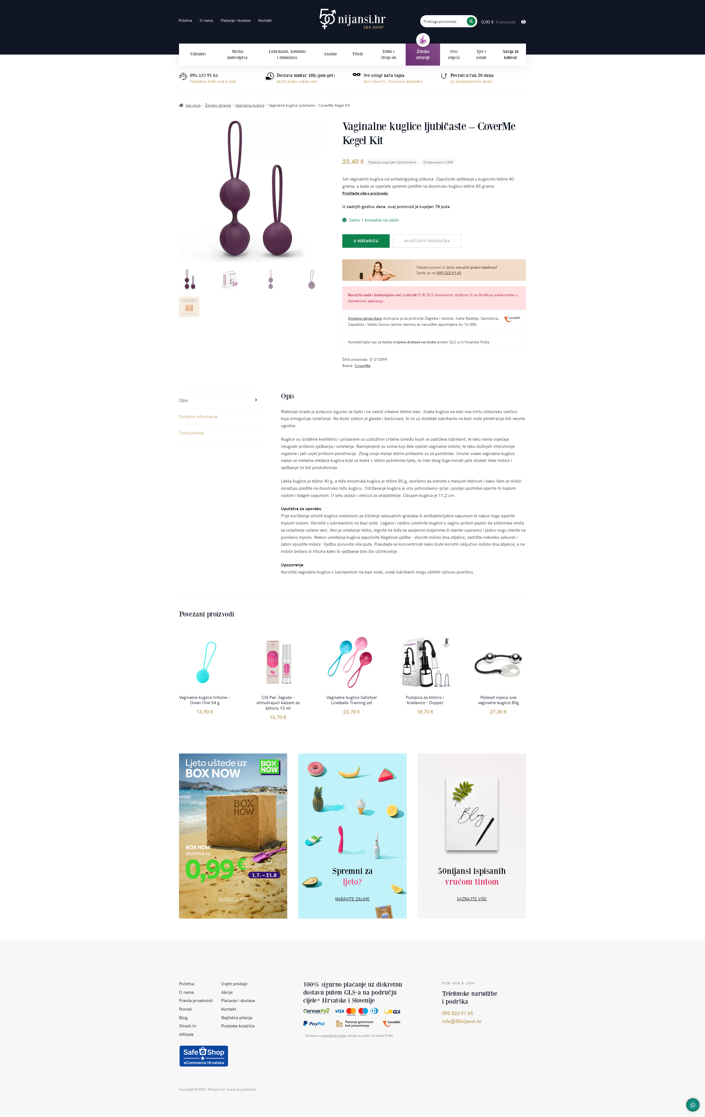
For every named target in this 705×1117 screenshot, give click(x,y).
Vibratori (198, 53)
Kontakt (265, 20)
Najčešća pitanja (236, 1017)
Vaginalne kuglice (249, 105)
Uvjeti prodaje (234, 983)
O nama (206, 20)
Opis (183, 400)
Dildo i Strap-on (388, 54)
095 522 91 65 (204, 75)
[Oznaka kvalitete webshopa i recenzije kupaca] (204, 1056)
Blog (183, 1017)
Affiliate (186, 1034)
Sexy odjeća (454, 54)
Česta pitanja (191, 432)
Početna (185, 20)
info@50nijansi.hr (462, 1021)
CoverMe (362, 365)
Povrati (185, 1009)
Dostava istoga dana (365, 318)
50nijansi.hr (352, 19)
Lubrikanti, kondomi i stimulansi (287, 54)
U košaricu (366, 240)
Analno (330, 53)
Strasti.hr (188, 1025)
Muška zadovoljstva (237, 54)
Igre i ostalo (481, 54)
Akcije (227, 992)
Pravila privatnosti (196, 1000)
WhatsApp (692, 1104)
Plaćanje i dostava (236, 20)
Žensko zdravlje (423, 54)
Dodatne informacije (198, 416)
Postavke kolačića (237, 1025)
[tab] (220, 400)
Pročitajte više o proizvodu (365, 193)
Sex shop (193, 105)
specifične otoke (334, 1035)
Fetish (357, 53)
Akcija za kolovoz (510, 54)
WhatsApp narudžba (427, 240)
